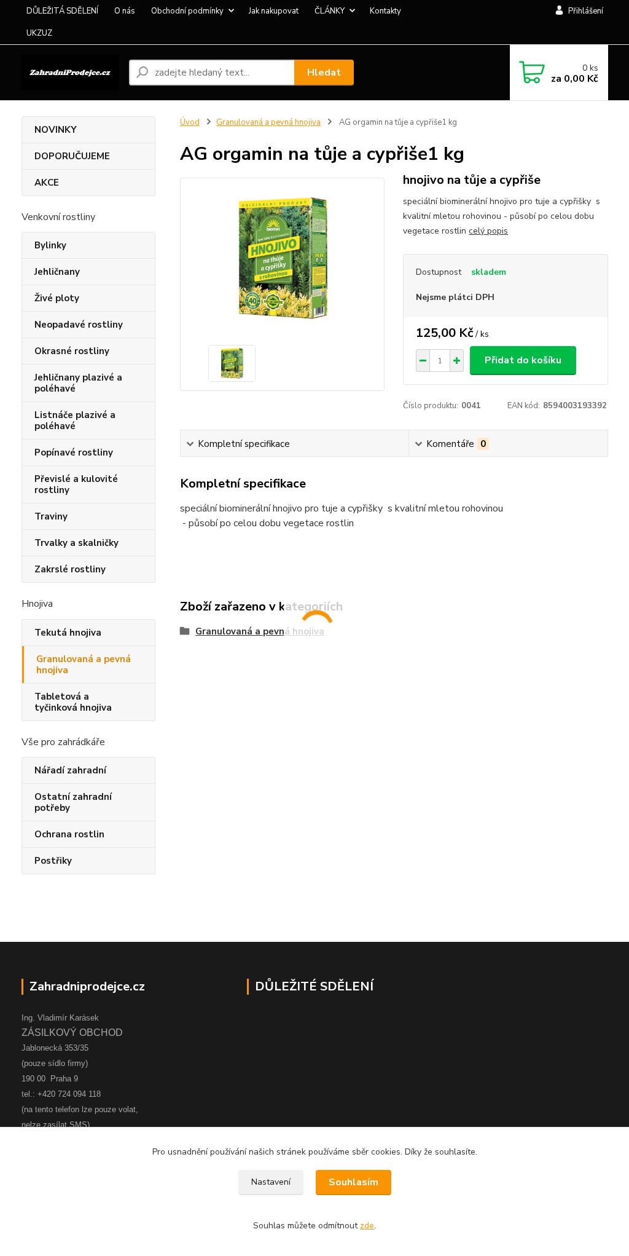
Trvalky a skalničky (76, 543)
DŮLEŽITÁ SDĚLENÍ (62, 11)
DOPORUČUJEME (72, 156)
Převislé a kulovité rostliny (76, 484)
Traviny (51, 516)
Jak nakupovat (274, 11)
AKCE (46, 182)
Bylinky (50, 245)
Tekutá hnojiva (67, 632)
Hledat (324, 72)
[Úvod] (70, 72)
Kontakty (385, 11)
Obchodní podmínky (187, 11)
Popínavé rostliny (73, 452)
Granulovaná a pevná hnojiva (83, 664)
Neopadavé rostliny (78, 324)
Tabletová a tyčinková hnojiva (73, 702)
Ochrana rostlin (69, 834)
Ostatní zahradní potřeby (73, 802)
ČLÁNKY (329, 11)
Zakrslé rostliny (70, 569)
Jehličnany (57, 272)
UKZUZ (39, 33)
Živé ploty (56, 298)
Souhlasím (353, 1182)
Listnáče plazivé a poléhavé (74, 420)
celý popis (488, 231)
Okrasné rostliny (71, 351)
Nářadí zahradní (70, 770)
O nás (124, 11)
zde (367, 1225)
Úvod (190, 122)
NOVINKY (55, 130)
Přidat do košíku (523, 360)
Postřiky (53, 861)
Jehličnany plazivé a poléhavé (78, 383)
